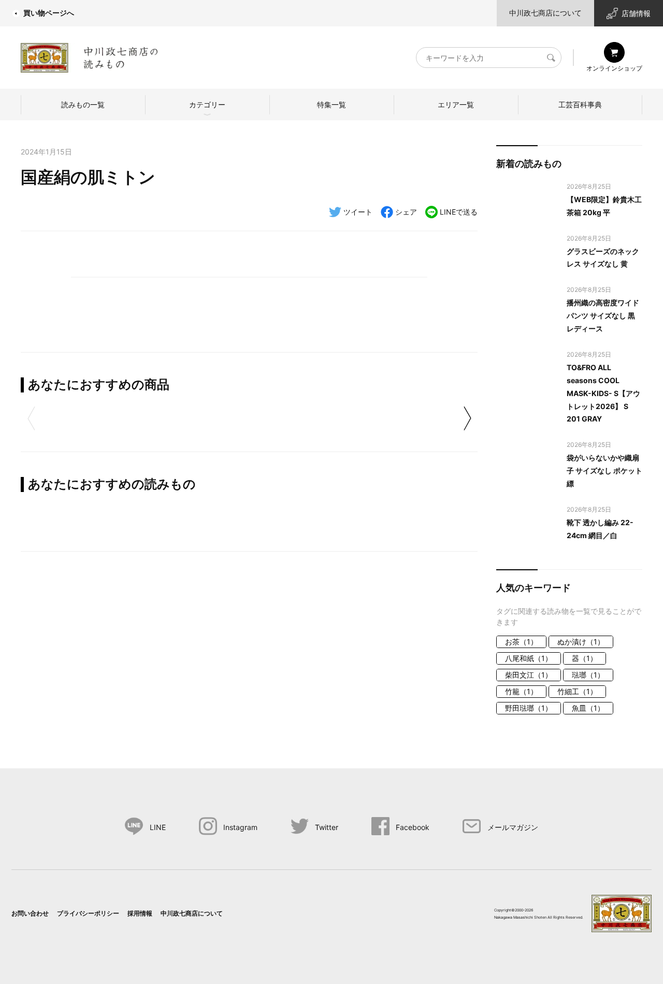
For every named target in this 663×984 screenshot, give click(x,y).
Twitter (326, 827)
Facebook (412, 827)
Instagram (240, 827)
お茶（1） (521, 641)
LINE (158, 827)
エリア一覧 (456, 104)
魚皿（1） (588, 708)
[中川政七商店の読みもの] (89, 55)
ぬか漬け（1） (580, 641)
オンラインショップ (614, 68)
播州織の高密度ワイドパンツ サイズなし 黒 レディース (603, 315)
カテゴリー (207, 104)
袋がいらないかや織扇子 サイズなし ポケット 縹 (604, 470)
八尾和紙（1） (528, 658)
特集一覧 (331, 104)
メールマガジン (512, 827)
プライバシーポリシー (88, 913)
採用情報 (139, 913)
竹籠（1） (521, 691)
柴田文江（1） (528, 674)
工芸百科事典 (580, 104)
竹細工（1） (577, 691)
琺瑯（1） (588, 674)
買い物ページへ (48, 12)
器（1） (584, 658)
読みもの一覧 (83, 104)
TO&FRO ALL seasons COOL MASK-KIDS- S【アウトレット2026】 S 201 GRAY (603, 393)
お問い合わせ (30, 913)
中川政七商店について (545, 12)
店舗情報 (636, 13)
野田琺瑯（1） (528, 708)
